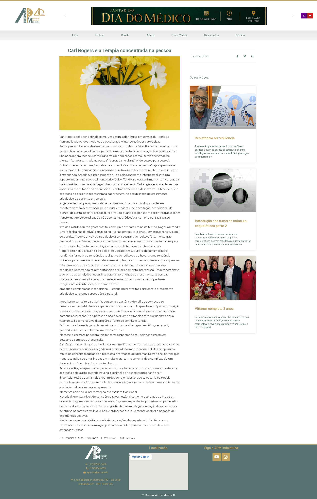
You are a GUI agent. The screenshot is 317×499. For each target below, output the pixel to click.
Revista (125, 35)
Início (75, 35)
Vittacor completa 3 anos (214, 309)
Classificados (211, 35)
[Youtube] (310, 15)
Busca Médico (179, 35)
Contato (240, 35)
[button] (65, 15)
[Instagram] (304, 15)
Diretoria (99, 35)
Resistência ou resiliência (215, 138)
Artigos (150, 35)
